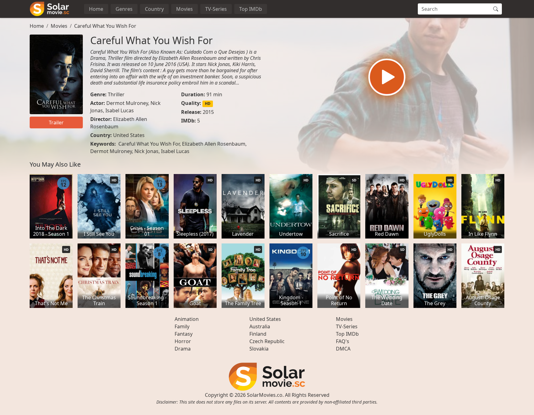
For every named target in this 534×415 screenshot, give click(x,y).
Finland (257, 333)
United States (129, 135)
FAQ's (342, 341)
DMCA (343, 348)
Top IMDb (250, 9)
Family (182, 326)
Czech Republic (267, 341)
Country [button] (154, 9)
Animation (187, 319)
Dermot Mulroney (127, 103)
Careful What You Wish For (105, 26)
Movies (184, 9)
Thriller (116, 94)
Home (96, 9)
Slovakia (259, 348)
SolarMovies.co (264, 395)
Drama (183, 348)
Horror (183, 341)
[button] (386, 77)
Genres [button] (124, 9)
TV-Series (216, 9)
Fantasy (184, 333)
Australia (259, 326)
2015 (208, 112)
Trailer (56, 122)
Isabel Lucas (119, 110)
